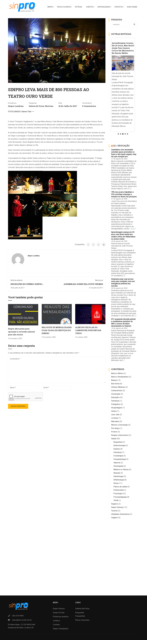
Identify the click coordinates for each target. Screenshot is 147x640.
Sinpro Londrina (16, 106)
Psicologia (117, 493)
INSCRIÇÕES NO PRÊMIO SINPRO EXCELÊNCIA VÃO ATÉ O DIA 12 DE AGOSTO (31, 285)
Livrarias (114, 418)
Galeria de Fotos (36, 106)
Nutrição (116, 473)
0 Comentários (89, 106)
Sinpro (50, 7)
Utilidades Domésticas (120, 514)
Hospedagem (116, 408)
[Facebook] (88, 244)
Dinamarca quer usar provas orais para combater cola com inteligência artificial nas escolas (123, 282)
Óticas (116, 483)
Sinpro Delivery (117, 507)
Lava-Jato (115, 414)
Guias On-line (58, 612)
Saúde (113, 439)
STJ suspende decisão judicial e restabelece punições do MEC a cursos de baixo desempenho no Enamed (123, 322)
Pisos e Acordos (64, 7)
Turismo (114, 511)
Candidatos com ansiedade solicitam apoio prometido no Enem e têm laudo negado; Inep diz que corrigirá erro (123, 153)
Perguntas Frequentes (80, 614)
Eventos (89, 7)
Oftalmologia (118, 480)
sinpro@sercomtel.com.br (22, 620)
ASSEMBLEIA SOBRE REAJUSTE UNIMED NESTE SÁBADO (83, 285)
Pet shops (115, 428)
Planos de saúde (120, 487)
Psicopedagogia (120, 497)
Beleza (114, 380)
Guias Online (132, 7)
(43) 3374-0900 (18, 616)
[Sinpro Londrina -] (22, 7)
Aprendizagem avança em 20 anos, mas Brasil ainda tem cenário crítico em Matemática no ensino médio (123, 235)
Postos (114, 432)
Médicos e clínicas (121, 469)
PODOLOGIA (118, 490)
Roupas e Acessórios (120, 435)
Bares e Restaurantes (120, 377)
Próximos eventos (60, 616)
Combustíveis (116, 390)
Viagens (114, 517)
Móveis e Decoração (119, 425)
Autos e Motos (117, 373)
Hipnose (116, 463)
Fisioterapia (118, 456)
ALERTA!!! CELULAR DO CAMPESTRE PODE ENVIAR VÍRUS (88, 330)
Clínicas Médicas (118, 387)
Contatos (118, 7)
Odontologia (118, 476)
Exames (116, 449)
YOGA (115, 500)
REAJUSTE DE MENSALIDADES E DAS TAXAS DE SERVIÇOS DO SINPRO (57, 330)
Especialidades (104, 7)
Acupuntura (117, 442)
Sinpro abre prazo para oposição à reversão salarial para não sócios (21, 331)
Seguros (114, 504)
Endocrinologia (119, 445)
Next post (99, 280)
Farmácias (115, 401)
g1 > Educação (121, 145)
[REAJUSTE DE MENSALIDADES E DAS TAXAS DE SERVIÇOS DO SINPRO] (57, 314)
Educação (115, 397)
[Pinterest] (98, 244)
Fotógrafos (115, 404)
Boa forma (115, 384)
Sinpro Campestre (60, 628)
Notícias (78, 7)
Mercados (115, 421)
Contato (56, 624)
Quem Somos (59, 608)
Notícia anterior (16, 280)
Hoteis (114, 411)
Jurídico (56, 620)
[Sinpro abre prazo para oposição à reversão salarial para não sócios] (23, 315)
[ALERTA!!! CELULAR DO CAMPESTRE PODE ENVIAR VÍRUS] (90, 314)
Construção (115, 394)
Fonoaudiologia (119, 459)
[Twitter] (93, 244)
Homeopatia (118, 466)
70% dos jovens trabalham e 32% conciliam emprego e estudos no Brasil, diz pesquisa (124, 194)
